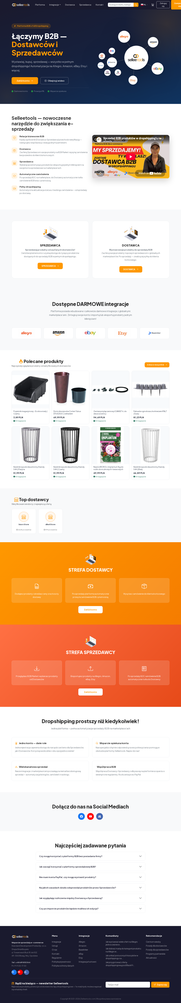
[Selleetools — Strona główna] (21, 5)
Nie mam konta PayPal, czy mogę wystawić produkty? (67, 877)
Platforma (40, 4)
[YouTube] (20, 972)
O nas (54, 949)
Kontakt (99, 4)
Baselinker (83, 949)
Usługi (55, 946)
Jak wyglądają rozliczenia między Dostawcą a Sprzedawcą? (71, 898)
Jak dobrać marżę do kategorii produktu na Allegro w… (123, 950)
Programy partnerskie (155, 954)
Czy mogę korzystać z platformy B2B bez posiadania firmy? (70, 856)
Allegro (82, 942)
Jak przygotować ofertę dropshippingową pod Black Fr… (120, 963)
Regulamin (57, 958)
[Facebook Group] (26, 972)
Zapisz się (162, 984)
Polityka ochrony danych (63, 965)
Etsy (81, 958)
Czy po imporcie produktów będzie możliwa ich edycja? (69, 908)
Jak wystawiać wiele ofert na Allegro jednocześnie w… (122, 943)
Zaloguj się (163, 4)
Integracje (56, 942)
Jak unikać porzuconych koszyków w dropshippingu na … (122, 957)
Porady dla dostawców (156, 946)
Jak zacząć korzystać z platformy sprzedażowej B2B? (67, 866)
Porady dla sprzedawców (157, 949)
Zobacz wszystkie (155, 365)
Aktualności (151, 958)
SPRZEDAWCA (49, 266)
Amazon (82, 946)
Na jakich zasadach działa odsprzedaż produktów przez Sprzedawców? (77, 887)
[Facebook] (14, 972)
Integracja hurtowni (87, 962)
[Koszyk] (152, 4)
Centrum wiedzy (153, 942)
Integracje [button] (54, 4)
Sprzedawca (85, 4)
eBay (81, 954)
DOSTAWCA (129, 269)
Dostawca (70, 4)
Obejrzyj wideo (56, 80)
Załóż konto (23, 80)
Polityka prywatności (61, 962)
